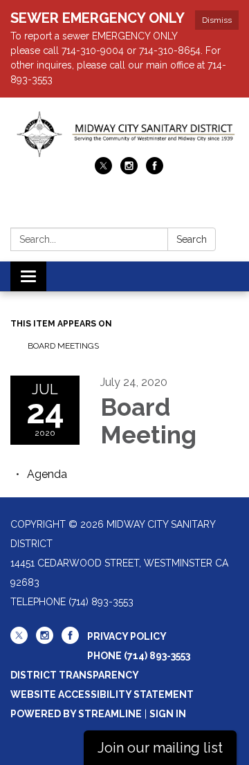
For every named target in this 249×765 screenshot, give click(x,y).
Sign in (167, 713)
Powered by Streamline (76, 713)
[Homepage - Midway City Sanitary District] (124, 134)
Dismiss (217, 20)
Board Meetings (63, 346)
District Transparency (74, 675)
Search (191, 239)
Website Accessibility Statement (102, 694)
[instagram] (129, 170)
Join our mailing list (160, 747)
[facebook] (154, 170)
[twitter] (103, 170)
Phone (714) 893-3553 (138, 655)
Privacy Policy (127, 636)
